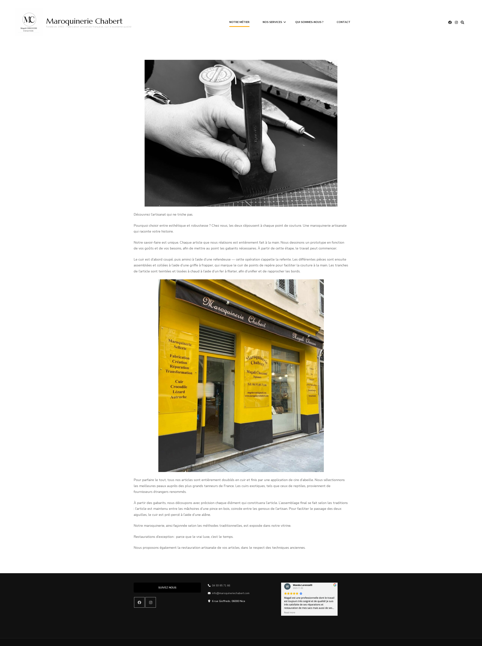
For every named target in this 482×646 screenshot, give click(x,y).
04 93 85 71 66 (221, 585)
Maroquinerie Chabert (84, 21)
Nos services (272, 22)
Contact (343, 22)
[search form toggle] (462, 22)
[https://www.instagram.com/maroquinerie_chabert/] (150, 602)
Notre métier (239, 22)
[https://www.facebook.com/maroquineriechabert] (139, 602)
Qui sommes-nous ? (309, 22)
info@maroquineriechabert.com (230, 593)
